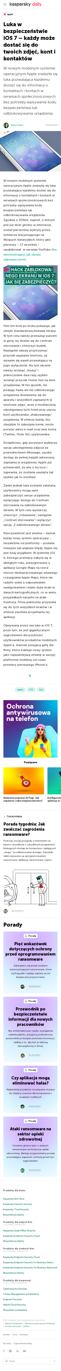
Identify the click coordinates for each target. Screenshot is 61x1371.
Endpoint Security (12, 1299)
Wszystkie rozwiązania (15, 1310)
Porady (32, 936)
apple (10, 14)
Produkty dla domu (14, 1190)
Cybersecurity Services (15, 1289)
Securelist (7, 1343)
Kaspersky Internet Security (17, 1204)
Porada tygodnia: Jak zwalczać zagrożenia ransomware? (24, 829)
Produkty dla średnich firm (18, 1248)
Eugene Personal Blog (23, 1343)
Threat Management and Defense (21, 1294)
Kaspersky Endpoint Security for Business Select (28, 1262)
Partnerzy (24, 1335)
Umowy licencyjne (13, 1326)
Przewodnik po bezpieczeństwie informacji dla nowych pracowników (30, 1016)
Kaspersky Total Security (16, 1209)
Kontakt (6, 1335)
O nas (14, 1335)
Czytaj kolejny (14, 816)
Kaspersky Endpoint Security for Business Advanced (30, 1267)
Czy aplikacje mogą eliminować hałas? (30, 1080)
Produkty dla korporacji (17, 1280)
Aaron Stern (17, 125)
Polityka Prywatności (14, 1323)
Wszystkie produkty (13, 1214)
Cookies (26, 1326)
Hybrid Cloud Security (14, 1304)
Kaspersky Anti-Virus (13, 1199)
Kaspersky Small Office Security (19, 1230)
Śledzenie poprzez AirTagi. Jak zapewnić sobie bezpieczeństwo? (23, 799)
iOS (31, 689)
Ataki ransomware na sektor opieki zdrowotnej (30, 1134)
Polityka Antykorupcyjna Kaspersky (40, 1323)
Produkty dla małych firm (17, 1222)
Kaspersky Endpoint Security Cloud (21, 1236)
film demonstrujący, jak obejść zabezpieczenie (30, 254)
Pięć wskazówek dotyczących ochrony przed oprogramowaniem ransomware (30, 951)
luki (41, 689)
